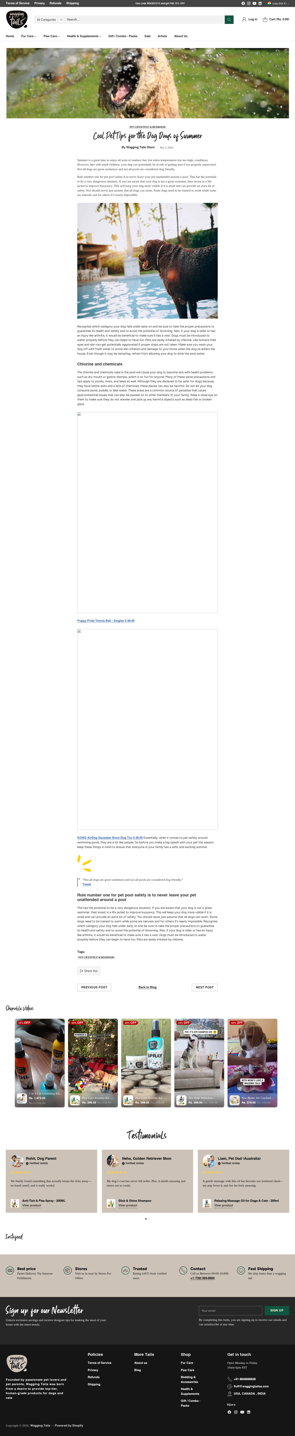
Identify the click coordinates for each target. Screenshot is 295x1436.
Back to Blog (147, 987)
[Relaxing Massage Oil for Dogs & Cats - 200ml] (207, 1203)
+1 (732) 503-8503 (202, 1278)
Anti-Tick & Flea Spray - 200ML (43, 1200)
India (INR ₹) (279, 3)
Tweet (86, 884)
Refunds (94, 1377)
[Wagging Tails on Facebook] (243, 4)
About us (140, 1362)
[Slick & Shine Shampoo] (111, 1203)
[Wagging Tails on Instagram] (249, 4)
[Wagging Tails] (17, 19)
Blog (137, 1370)
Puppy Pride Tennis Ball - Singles (100, 620)
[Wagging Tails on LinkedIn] (260, 4)
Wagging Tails (40, 1425)
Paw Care (187, 1370)
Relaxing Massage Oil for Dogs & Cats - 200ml (246, 1200)
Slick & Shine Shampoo (134, 1200)
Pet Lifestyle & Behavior (147, 127)
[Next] (288, 1181)
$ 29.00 (138, 837)
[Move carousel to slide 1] (146, 1219)
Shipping (94, 1384)
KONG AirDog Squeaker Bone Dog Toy (104, 837)
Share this (91, 971)
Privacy (93, 1370)
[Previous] (7, 1181)
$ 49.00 (129, 620)
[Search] (229, 19)
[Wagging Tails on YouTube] (254, 4)
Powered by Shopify (69, 1425)
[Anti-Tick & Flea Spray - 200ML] (15, 1203)
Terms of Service (99, 1362)
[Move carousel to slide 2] (149, 1219)
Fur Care (187, 1362)
